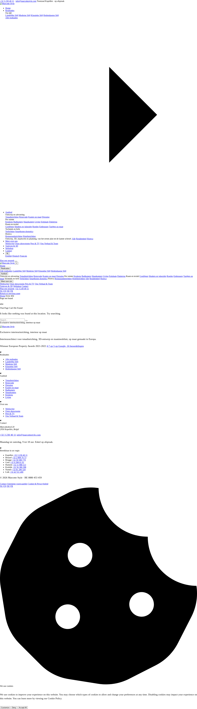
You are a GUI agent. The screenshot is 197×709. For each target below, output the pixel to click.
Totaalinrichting (26, 276)
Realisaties (9, 10)
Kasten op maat (49, 276)
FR (11, 291)
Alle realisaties (6, 271)
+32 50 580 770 (19, 460)
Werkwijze (4, 284)
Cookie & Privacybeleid (38, 484)
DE (8, 291)
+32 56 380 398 (19, 467)
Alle (74, 239)
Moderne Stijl (32, 271)
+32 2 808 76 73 (19, 457)
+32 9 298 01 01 (17, 462)
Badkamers (86, 276)
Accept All (23, 708)
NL (7, 253)
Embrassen (178, 276)
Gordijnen (144, 276)
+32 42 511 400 (16, 472)
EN (4, 291)
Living (106, 276)
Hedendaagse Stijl (58, 271)
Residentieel (81, 239)
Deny (14, 708)
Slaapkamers (97, 276)
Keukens (77, 276)
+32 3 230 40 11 (7, 1)
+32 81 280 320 (19, 469)
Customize (5, 708)
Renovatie (38, 276)
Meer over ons (11, 241)
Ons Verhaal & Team (44, 284)
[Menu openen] (16, 261)
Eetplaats (113, 276)
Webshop (9, 248)
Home (8, 8)
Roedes (170, 276)
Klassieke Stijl (44, 271)
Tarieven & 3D (11, 246)
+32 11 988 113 (19, 465)
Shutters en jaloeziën (157, 276)
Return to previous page (10, 293)
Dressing (60, 276)
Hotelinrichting (78, 278)
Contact (8, 251)
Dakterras (121, 276)
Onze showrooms (17, 284)
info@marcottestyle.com (26, 1)
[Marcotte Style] (7, 3)
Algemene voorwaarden (17, 484)
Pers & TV (29, 284)
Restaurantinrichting (63, 278)
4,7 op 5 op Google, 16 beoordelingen (65, 346)
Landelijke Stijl (19, 271)
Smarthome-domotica (38, 278)
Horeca (90, 239)
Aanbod (8, 212)
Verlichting (24, 278)
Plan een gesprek (7, 260)
